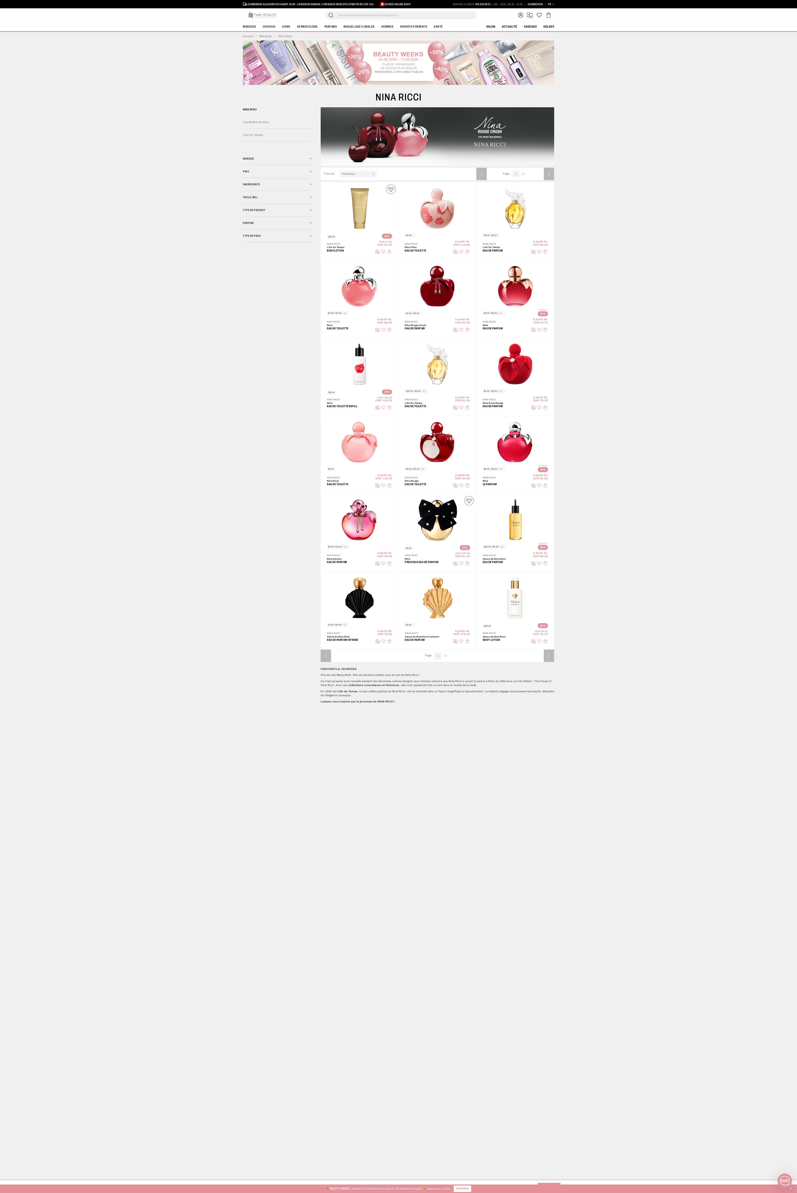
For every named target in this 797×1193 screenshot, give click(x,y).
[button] (462, 1189)
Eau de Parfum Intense (342, 639)
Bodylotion (335, 250)
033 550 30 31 (483, 4)
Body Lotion (491, 639)
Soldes (548, 26)
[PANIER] (548, 15)
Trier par (329, 173)
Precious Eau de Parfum (421, 562)
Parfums (330, 26)
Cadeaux (530, 26)
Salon (490, 26)
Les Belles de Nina (256, 122)
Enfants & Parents (413, 26)
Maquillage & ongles (359, 26)
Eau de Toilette (415, 250)
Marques (249, 26)
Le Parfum (490, 484)
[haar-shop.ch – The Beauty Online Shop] (262, 15)
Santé (438, 26)
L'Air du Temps (253, 135)
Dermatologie (307, 26)
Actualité (509, 26)
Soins (286, 26)
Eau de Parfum (493, 250)
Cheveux (269, 26)
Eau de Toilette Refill (342, 406)
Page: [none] (506, 173)
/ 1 (523, 173)
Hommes (387, 26)
